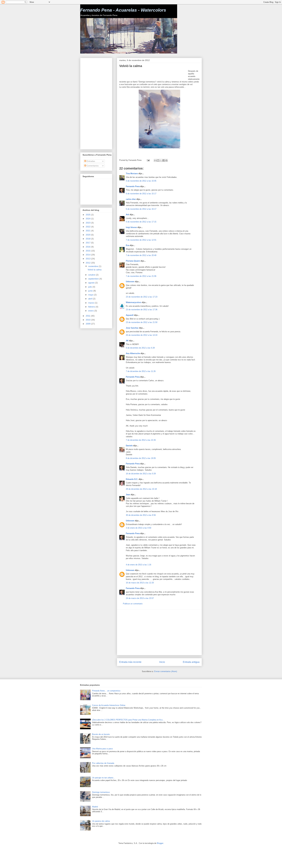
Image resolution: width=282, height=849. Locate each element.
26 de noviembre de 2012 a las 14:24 (141, 335)
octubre (92, 275)
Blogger (160, 843)
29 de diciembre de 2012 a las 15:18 (141, 489)
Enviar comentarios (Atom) (165, 671)
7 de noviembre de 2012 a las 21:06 (141, 276)
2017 (88, 242)
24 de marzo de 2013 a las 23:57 (140, 598)
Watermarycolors (133, 302)
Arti (127, 214)
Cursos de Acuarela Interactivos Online (108, 705)
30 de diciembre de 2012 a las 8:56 (141, 515)
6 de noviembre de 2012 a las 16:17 (141, 209)
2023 (88, 223)
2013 (88, 258)
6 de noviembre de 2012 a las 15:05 (141, 181)
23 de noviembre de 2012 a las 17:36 (141, 309)
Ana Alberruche (133, 353)
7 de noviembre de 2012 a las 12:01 (141, 240)
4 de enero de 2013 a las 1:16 (138, 565)
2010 (88, 320)
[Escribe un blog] (158, 160)
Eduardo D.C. (132, 479)
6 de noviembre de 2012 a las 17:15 (141, 222)
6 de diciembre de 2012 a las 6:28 (140, 348)
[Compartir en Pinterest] (166, 160)
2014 (88, 254)
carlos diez (131, 199)
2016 (88, 247)
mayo (91, 295)
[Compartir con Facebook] (163, 160)
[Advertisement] (153, 74)
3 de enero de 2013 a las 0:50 (138, 528)
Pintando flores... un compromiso (106, 691)
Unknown (130, 281)
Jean (128, 494)
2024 (88, 218)
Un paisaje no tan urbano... (103, 778)
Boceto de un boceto (101, 734)
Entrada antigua (191, 662)
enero (91, 310)
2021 (88, 230)
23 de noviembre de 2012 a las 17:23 (141, 297)
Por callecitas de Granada (103, 763)
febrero (92, 307)
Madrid (95, 807)
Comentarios (92, 165)
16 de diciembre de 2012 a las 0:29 (141, 474)
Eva (128, 245)
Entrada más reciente (130, 662)
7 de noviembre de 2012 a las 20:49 (141, 255)
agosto (91, 282)
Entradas (90, 161)
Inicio (162, 662)
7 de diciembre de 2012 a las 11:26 (141, 371)
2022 (88, 226)
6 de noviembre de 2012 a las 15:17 (141, 193)
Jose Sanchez (132, 328)
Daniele (129, 446)
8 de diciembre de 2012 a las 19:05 (141, 458)
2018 (88, 239)
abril (90, 298)
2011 (88, 316)
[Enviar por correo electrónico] (155, 160)
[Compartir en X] (160, 160)
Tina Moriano (132, 173)
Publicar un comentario (132, 604)
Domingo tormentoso (101, 792)
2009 (88, 324)
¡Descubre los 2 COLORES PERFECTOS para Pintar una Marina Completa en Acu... (128, 720)
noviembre (93, 266)
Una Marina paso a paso (102, 749)
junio (90, 291)
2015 (88, 251)
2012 (88, 263)
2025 (88, 214)
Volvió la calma (94, 269)
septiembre (93, 279)
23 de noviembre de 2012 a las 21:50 (141, 322)
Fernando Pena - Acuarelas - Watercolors (123, 10)
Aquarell (130, 315)
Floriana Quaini (133, 261)
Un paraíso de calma (101, 821)
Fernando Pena (133, 186)
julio (90, 287)
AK (127, 341)
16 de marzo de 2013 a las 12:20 (140, 583)
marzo (91, 303)
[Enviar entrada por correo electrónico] (148, 160)
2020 (88, 235)
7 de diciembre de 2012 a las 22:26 (141, 440)
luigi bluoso (131, 227)
